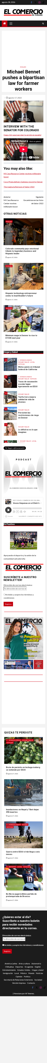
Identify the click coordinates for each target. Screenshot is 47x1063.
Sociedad (38, 980)
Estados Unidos (26, 360)
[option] (23, 365)
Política (27, 976)
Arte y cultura (24, 963)
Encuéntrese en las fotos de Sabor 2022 (33, 200)
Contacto (31, 983)
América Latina (11, 963)
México (23, 973)
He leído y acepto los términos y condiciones (19, 596)
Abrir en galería (35, 141)
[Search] (43, 23)
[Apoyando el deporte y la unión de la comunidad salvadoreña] (23, 540)
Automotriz (36, 963)
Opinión (19, 976)
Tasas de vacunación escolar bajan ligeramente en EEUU (27, 384)
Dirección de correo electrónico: (18, 585)
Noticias (21, 364)
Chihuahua (9, 967)
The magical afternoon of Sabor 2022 (19, 187)
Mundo (25, 824)
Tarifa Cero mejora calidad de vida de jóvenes (27, 399)
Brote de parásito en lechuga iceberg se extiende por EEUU (23, 768)
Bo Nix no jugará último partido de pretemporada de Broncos (21, 895)
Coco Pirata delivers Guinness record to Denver (23, 182)
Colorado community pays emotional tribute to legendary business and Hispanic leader (22, 251)
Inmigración (8, 973)
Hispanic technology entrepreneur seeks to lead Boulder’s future (21, 294)
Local (32, 362)
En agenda (29, 967)
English (23, 67)
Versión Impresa (19, 983)
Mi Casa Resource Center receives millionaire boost (11, 202)
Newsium (18, 993)
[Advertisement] (23, 46)
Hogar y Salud (23, 362)
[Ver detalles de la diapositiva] (23, 643)
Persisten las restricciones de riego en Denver (28, 415)
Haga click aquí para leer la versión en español (22, 135)
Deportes (12, 867)
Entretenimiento (9, 970)
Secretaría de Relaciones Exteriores (18, 980)
